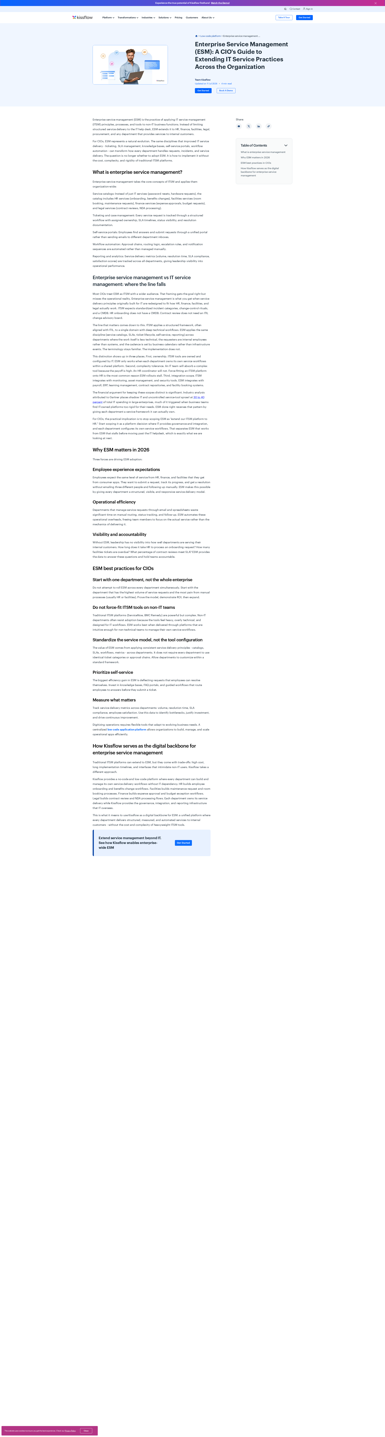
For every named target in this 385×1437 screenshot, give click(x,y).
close (86, 1431)
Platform (107, 17)
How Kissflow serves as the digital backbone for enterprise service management (260, 172)
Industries (147, 17)
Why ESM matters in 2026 (255, 157)
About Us (207, 17)
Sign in (309, 9)
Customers (192, 17)
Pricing (178, 17)
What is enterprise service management (263, 152)
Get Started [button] (304, 18)
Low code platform (210, 36)
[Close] (375, 3)
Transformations (127, 17)
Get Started (183, 843)
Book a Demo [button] (226, 91)
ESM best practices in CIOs (256, 163)
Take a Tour (284, 18)
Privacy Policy (70, 1431)
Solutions (164, 17)
